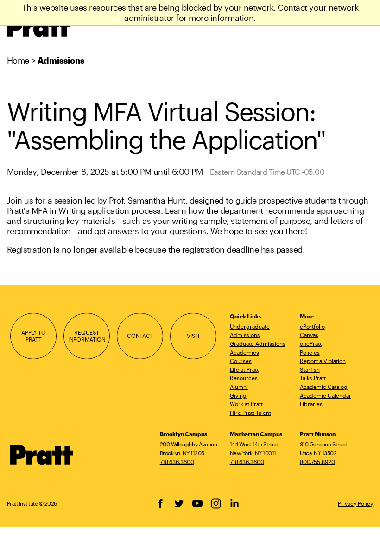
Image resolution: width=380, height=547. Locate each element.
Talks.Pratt (313, 378)
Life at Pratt (244, 369)
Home (18, 60)
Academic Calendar (325, 395)
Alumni (239, 386)
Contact (140, 335)
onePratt (311, 343)
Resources (244, 378)
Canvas (309, 334)
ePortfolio (312, 326)
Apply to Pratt (33, 336)
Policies (310, 352)
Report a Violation (323, 360)
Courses (241, 360)
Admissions (61, 60)
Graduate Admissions (257, 343)
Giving (238, 395)
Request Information (87, 336)
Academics (244, 352)
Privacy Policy (355, 503)
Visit (193, 335)
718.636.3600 (177, 461)
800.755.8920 (317, 461)
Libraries (311, 404)
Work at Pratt (246, 404)
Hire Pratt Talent (250, 412)
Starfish (310, 369)
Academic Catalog (324, 386)
